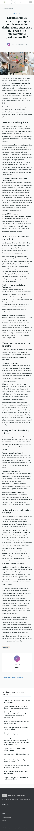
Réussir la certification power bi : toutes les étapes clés (16, 772)
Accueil (4, 8)
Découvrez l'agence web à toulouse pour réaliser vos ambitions (16, 778)
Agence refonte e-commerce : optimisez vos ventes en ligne (16, 728)
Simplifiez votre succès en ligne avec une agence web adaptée (16, 722)
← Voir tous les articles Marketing (12, 677)
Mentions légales (6, 817)
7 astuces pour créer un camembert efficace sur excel (14, 749)
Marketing (10, 8)
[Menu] (30, 2)
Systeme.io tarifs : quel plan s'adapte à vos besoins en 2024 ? (17, 760)
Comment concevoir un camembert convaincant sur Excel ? (14, 734)
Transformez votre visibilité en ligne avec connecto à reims (16, 755)
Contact (4, 820)
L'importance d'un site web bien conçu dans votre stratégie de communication (16, 707)
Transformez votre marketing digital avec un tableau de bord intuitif (16, 766)
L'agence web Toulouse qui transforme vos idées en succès (17, 701)
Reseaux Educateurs (16, 795)
